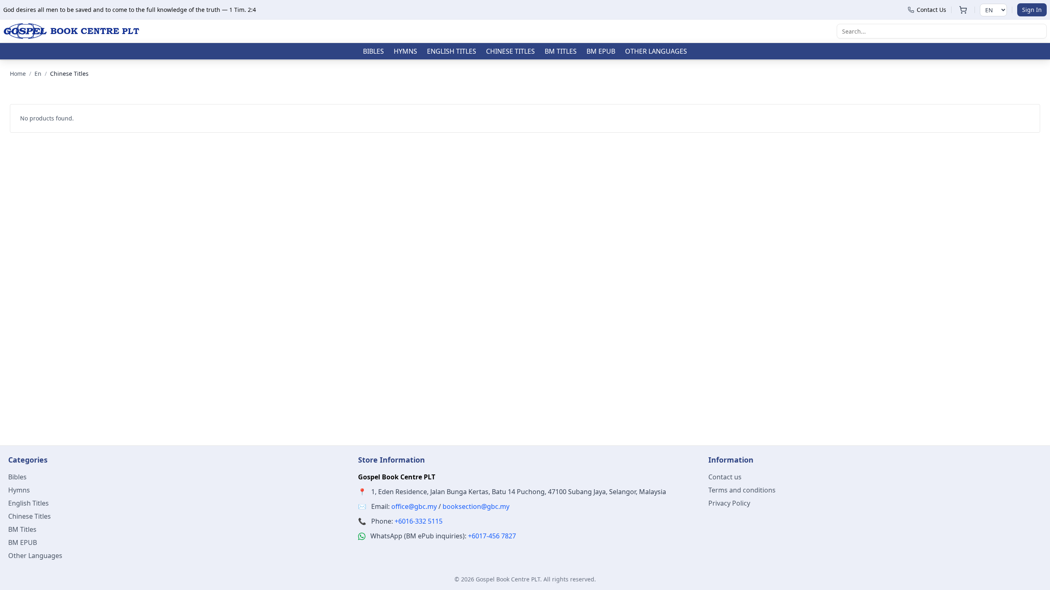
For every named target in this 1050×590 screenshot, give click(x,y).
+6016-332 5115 (419, 521)
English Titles (451, 51)
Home (18, 73)
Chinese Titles (510, 51)
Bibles (373, 51)
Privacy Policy (729, 503)
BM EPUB (601, 51)
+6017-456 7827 (492, 535)
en (37, 73)
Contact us (725, 476)
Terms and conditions (742, 490)
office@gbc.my (414, 506)
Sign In (1032, 10)
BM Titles (561, 51)
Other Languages (656, 51)
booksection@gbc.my (476, 506)
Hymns (405, 51)
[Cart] (963, 9)
